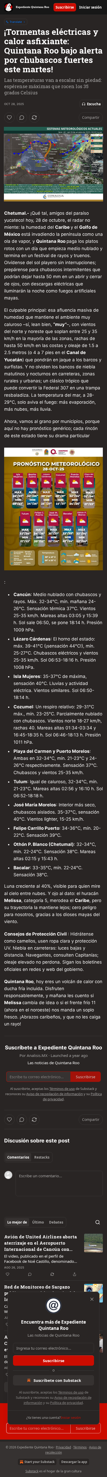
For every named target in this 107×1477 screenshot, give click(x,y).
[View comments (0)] (22, 117)
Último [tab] (38, 1222)
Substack (31, 1471)
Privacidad (63, 1447)
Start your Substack (39, 1462)
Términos (80, 1447)
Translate (16, 22)
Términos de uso (71, 1392)
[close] (92, 1299)
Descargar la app (74, 1462)
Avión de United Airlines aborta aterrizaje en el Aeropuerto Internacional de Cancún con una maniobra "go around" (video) (40, 1243)
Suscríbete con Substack (57, 1380)
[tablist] (28, 1157)
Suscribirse (65, 7)
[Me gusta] (9, 117)
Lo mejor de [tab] (17, 1222)
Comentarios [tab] (18, 1157)
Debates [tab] (56, 1222)
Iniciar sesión (90, 7)
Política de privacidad (66, 1402)
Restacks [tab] (41, 1157)
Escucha (94, 104)
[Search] (97, 1222)
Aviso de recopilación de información (54, 1094)
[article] (53, 1255)
